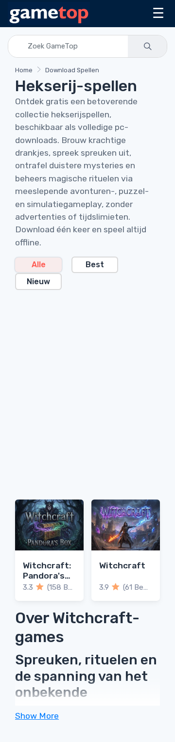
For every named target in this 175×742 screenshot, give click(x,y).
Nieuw (38, 281)
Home (24, 70)
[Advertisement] (87, 389)
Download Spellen (72, 70)
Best (95, 264)
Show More (37, 716)
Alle (39, 264)
